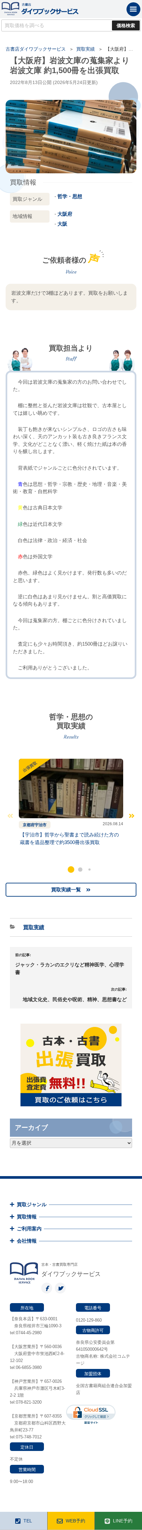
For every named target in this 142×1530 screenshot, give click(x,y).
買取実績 (85, 49)
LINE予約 (122, 1520)
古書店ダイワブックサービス (36, 49)
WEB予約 (75, 1520)
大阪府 (64, 214)
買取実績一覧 (66, 889)
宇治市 (41, 825)
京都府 (29, 825)
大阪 (62, 224)
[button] (71, 869)
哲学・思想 (69, 196)
